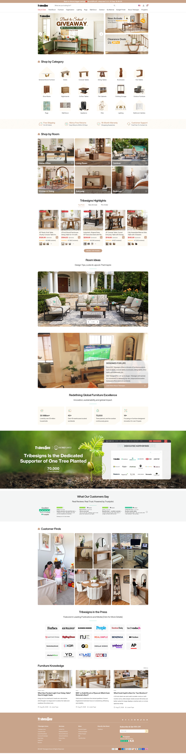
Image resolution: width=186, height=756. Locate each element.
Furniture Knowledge (43, 735)
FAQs (60, 740)
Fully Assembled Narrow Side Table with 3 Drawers (137, 233)
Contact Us (61, 729)
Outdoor (102, 9)
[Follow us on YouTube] (138, 720)
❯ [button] (101, 34)
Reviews (40, 742)
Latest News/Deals (42, 733)
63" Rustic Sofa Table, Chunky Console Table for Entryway (47, 234)
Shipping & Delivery (63, 731)
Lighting (79, 9)
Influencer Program (82, 731)
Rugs (85, 9)
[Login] (143, 5)
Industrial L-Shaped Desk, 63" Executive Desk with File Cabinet (93, 234)
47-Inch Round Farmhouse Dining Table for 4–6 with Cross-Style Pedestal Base (70, 234)
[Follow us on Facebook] (126, 720)
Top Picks (81, 205)
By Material (110, 9)
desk (77, 690)
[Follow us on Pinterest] (135, 720)
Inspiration (40, 740)
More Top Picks (93, 250)
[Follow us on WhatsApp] (122, 720)
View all (145, 667)
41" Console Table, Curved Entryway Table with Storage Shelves (115, 234)
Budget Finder (121, 9)
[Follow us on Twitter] (129, 720)
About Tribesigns (133, 9)
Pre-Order (104, 205)
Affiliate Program (82, 733)
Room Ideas (40, 738)
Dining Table (41, 690)
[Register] (146, 731)
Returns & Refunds (63, 733)
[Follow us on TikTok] (141, 720)
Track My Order (81, 738)
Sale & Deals (42, 9)
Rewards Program (82, 729)
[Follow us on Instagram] (132, 720)
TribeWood (52, 9)
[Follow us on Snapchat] (147, 720)
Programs (144, 9)
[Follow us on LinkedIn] (144, 720)
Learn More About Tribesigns (115, 385)
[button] (65, 52)
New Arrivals (92, 205)
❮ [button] (40, 34)
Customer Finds (41, 731)
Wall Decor (93, 9)
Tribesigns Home (42, 729)
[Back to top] (180, 746)
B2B (79, 735)
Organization (70, 9)
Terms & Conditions (63, 735)
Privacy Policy (62, 738)
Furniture (61, 9)
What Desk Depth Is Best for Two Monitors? (130, 693)
